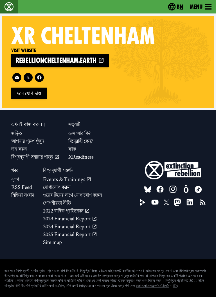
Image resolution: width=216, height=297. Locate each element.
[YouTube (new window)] (154, 202)
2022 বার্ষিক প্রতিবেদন (64, 210)
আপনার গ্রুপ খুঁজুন (27, 141)
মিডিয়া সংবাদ (22, 194)
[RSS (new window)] (202, 202)
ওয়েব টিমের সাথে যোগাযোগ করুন (72, 194)
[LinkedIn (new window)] (189, 202)
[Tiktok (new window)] (198, 189)
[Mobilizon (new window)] (185, 189)
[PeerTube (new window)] (142, 202)
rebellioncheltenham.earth (57, 60)
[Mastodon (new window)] (177, 202)
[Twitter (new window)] (28, 77)
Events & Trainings (64, 179)
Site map (52, 242)
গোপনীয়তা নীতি (57, 202)
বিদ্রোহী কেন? (80, 141)
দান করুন (19, 148)
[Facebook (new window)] (39, 77)
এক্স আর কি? (79, 133)
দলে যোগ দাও (29, 93)
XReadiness (81, 156)
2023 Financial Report (67, 218)
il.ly (175, 285)
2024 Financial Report (67, 226)
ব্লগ (15, 179)
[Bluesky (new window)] (148, 189)
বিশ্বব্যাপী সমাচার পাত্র (32, 156)
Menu (196, 6)
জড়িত (16, 133)
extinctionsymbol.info (152, 285)
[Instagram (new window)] (172, 189)
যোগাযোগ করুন (57, 187)
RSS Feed (21, 187)
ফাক (72, 148)
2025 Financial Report (67, 234)
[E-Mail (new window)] (16, 77)
